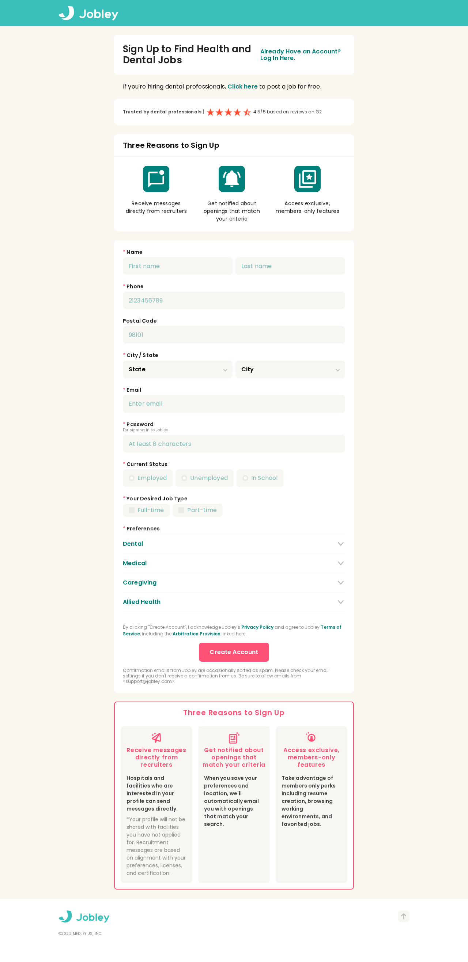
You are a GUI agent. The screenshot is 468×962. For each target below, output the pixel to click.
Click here (242, 86)
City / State (142, 355)
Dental (133, 544)
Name (135, 252)
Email (134, 390)
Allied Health (142, 602)
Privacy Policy (257, 627)
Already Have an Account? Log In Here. (300, 55)
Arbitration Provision (196, 634)
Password (140, 424)
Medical (135, 563)
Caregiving (140, 582)
